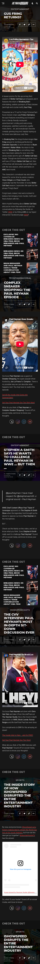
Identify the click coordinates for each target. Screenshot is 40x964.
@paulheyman (13, 493)
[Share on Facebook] (20, 25)
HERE (10, 212)
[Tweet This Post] (24, 25)
